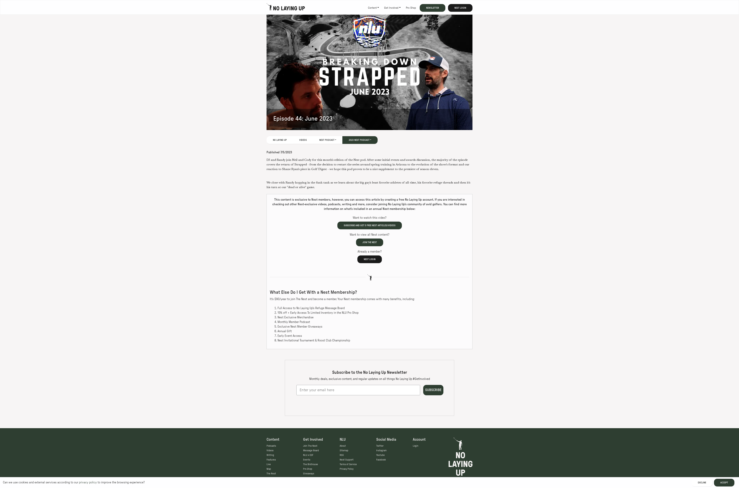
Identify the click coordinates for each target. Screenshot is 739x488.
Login (415, 446)
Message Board (311, 450)
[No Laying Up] (286, 8)
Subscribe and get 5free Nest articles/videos (369, 225)
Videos (303, 140)
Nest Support (347, 460)
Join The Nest (310, 446)
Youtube (380, 455)
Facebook (381, 460)
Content (372, 8)
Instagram (381, 450)
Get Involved (391, 8)
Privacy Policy (347, 469)
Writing (270, 455)
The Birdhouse (310, 464)
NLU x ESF (308, 455)
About (343, 446)
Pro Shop (411, 8)
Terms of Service (348, 464)
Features (271, 460)
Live (269, 464)
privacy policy (88, 482)
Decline (702, 482)
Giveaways (308, 473)
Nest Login (460, 8)
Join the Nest (369, 242)
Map (269, 469)
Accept (724, 482)
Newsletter (432, 8)
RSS (342, 455)
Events (306, 460)
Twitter (380, 446)
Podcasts (271, 446)
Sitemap (344, 450)
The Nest (271, 473)
